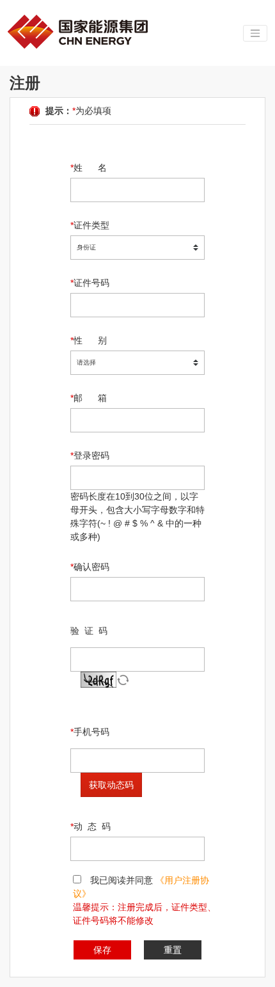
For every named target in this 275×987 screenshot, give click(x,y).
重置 (173, 950)
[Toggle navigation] (255, 33)
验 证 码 (88, 631)
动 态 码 (90, 826)
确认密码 (89, 567)
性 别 (88, 340)
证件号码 (89, 283)
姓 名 (88, 167)
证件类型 (89, 225)
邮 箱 (88, 398)
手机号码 (89, 732)
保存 (102, 950)
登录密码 (89, 455)
